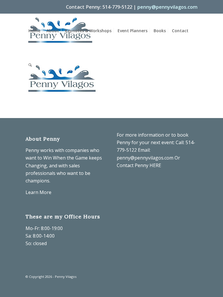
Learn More (38, 192)
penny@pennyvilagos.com (167, 6)
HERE (155, 165)
